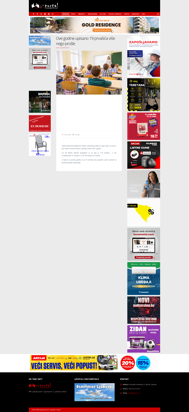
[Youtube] (53, 14)
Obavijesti (81, 14)
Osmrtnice (135, 14)
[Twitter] (49, 14)
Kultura (103, 14)
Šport (73, 14)
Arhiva (126, 14)
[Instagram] (45, 14)
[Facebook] (33, 14)
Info (143, 14)
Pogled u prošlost (115, 14)
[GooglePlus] (37, 14)
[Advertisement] (89, 112)
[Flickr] (41, 14)
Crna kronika (92, 14)
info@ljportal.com (133, 393)
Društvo (66, 14)
